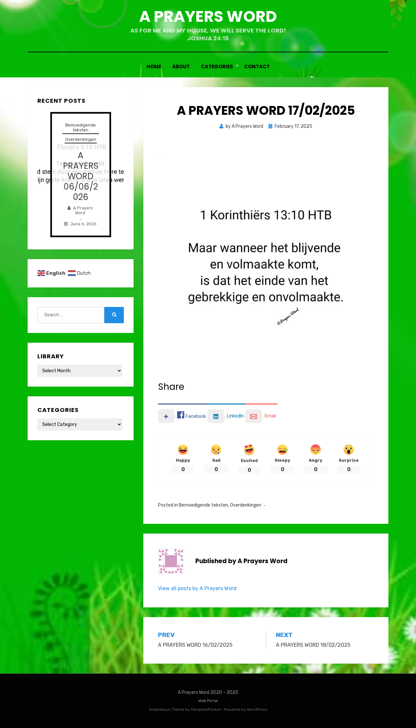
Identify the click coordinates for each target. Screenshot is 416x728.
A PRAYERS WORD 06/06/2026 (80, 176)
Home (154, 66)
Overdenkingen (245, 505)
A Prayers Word (208, 16)
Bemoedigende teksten (203, 505)
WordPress (257, 709)
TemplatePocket (206, 709)
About (181, 66)
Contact (257, 66)
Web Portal (208, 700)
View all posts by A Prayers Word (197, 588)
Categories (217, 66)
